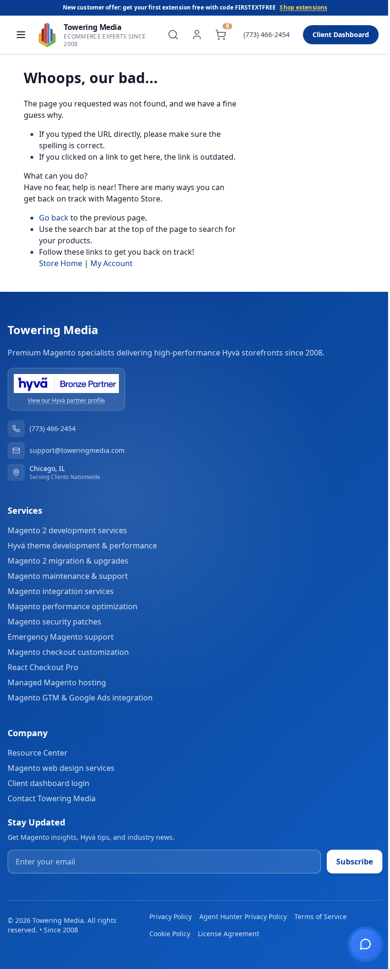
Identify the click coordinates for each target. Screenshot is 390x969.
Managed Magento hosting (57, 682)
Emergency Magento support (61, 637)
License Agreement (228, 933)
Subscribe (354, 861)
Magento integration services (61, 591)
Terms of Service (320, 916)
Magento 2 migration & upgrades (68, 561)
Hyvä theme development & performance (82, 545)
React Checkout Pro (43, 667)
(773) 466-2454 (267, 34)
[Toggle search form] (173, 34)
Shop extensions (303, 7)
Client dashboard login (48, 783)
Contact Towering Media (52, 798)
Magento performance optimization (72, 606)
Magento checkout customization (68, 652)
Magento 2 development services (67, 530)
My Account (111, 263)
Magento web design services (61, 768)
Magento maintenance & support (68, 576)
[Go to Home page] (47, 34)
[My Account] (196, 34)
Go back (53, 217)
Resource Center (38, 753)
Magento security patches (54, 621)
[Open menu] (20, 34)
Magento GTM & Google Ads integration (80, 697)
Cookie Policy (169, 933)
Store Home (60, 263)
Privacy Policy (170, 916)
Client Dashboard (340, 34)
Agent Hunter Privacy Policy (243, 916)
